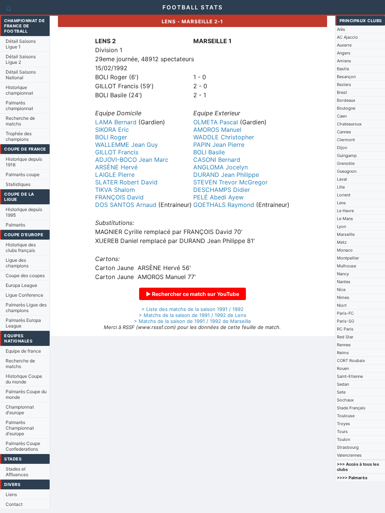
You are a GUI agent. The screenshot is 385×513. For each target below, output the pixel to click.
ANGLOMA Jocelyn (220, 167)
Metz (342, 242)
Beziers (344, 84)
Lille (341, 187)
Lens (341, 202)
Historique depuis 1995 (24, 212)
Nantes (343, 281)
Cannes (344, 131)
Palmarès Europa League (23, 323)
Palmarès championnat (19, 105)
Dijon (342, 147)
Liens (11, 494)
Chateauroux (349, 124)
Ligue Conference (24, 295)
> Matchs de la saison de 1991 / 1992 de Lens (192, 315)
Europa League (21, 285)
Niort (342, 305)
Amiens (344, 60)
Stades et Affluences (17, 471)
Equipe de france (23, 351)
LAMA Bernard (115, 122)
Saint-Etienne (350, 376)
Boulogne (346, 108)
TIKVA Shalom (115, 189)
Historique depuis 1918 (24, 161)
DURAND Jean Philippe (226, 174)
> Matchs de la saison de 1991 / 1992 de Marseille (192, 321)
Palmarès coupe (22, 174)
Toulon (343, 439)
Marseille (346, 234)
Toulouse (346, 415)
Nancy (343, 273)
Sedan (343, 384)
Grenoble (346, 163)
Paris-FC (345, 313)
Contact (14, 504)
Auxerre (344, 45)
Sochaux (345, 400)
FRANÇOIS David (119, 197)
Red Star (345, 336)
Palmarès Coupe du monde (26, 394)
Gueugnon (346, 171)
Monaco (345, 250)
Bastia (343, 68)
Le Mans (345, 218)
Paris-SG (345, 321)
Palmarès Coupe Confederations (23, 446)
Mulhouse (346, 266)
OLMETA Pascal (215, 122)
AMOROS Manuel (217, 129)
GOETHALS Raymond (223, 204)
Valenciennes (349, 455)
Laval (342, 179)
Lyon (341, 226)
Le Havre (345, 210)
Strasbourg (348, 447)
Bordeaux (346, 100)
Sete (341, 392)
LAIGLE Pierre (115, 174)
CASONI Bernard (216, 159)
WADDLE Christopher (223, 137)
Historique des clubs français (21, 247)
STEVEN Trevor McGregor (230, 182)
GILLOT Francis (116, 152)
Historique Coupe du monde (24, 379)
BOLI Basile (209, 152)
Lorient (343, 195)
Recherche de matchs (20, 121)
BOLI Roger (111, 137)
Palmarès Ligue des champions (26, 307)
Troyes (343, 423)
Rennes (344, 344)
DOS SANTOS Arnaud (125, 204)
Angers (343, 53)
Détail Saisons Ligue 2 (21, 59)
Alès (341, 29)
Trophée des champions (19, 136)
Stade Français (351, 407)
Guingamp (347, 155)
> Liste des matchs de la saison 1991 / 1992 (192, 309)
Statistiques (18, 184)
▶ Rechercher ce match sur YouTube (192, 294)
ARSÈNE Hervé (116, 167)
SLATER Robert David (126, 182)
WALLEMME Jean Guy (126, 144)
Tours (342, 431)
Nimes (343, 297)
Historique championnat (19, 90)
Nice (341, 289)
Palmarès (15, 225)
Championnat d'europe (20, 409)
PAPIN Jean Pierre (218, 144)
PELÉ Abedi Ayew (218, 197)
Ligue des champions (17, 263)
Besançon (346, 76)
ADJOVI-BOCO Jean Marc (131, 159)
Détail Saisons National (21, 74)
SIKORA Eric (112, 129)
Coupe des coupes (25, 275)
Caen (342, 116)
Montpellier (348, 258)
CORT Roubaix (351, 360)
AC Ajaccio (347, 37)
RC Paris (345, 329)
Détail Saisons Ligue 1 (21, 44)
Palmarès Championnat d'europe (20, 427)
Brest (342, 92)
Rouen (343, 368)
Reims (343, 352)
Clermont (346, 139)
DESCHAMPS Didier (221, 189)
